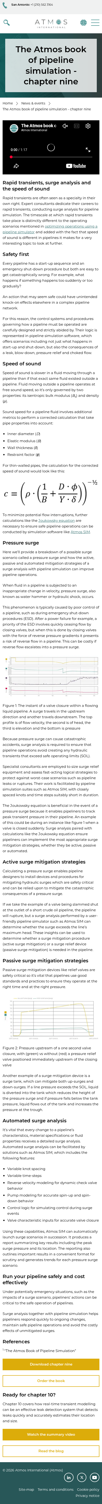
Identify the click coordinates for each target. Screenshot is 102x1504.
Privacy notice (87, 1496)
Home (8, 103)
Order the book (51, 1381)
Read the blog (51, 1451)
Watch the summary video (51, 1434)
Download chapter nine (51, 1364)
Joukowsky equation (56, 520)
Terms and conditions (56, 1489)
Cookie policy (88, 1489)
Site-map (26, 1489)
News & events (33, 103)
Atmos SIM (80, 532)
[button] (94, 22)
